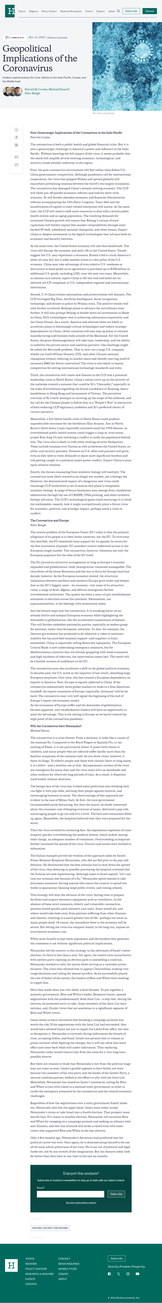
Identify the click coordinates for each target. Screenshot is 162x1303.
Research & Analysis (71, 11)
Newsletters (67, 1268)
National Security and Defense (50, 1228)
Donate (63, 1273)
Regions (33, 11)
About (112, 11)
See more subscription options (81, 1202)
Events (89, 11)
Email (40, 1187)
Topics (21, 11)
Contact (64, 1258)
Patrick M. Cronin (36, 89)
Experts (101, 11)
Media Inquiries (68, 1263)
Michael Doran (58, 89)
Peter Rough (32, 93)
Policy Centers (49, 11)
